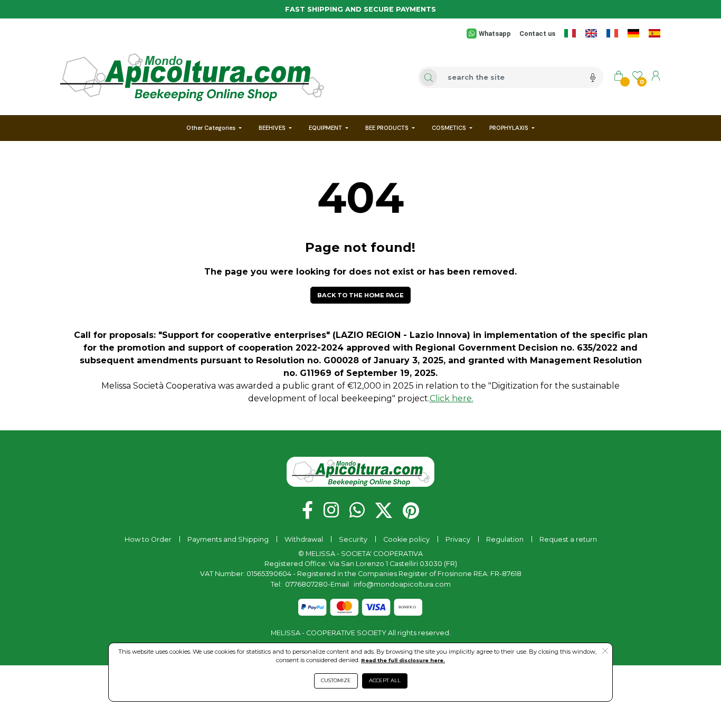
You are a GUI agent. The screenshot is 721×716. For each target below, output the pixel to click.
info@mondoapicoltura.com (402, 584)
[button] (360, 295)
